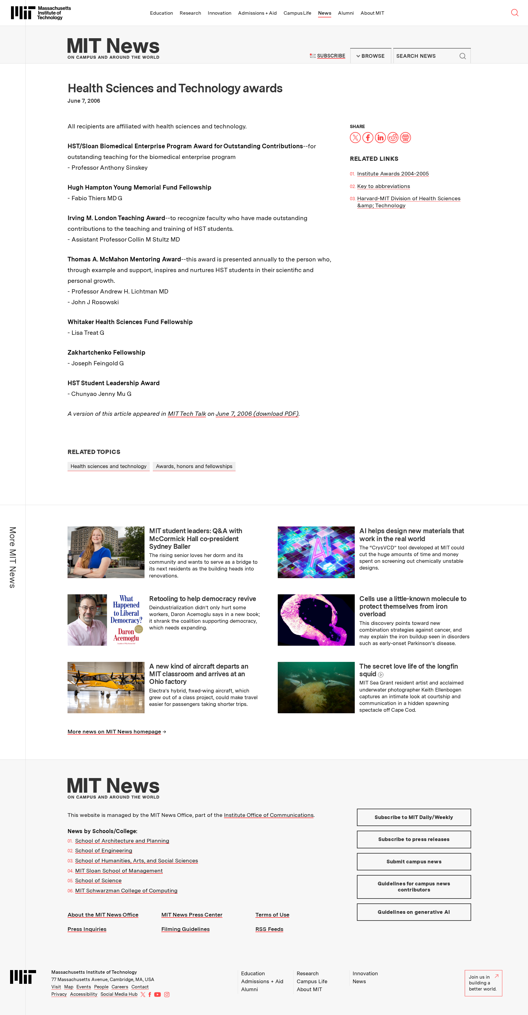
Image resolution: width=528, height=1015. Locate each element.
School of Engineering (103, 850)
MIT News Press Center (191, 914)
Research (190, 13)
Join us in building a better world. (483, 983)
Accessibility (83, 994)
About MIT (372, 13)
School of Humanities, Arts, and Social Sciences (136, 860)
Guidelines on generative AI (414, 912)
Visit (56, 987)
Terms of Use (272, 914)
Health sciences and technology (109, 466)
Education (161, 13)
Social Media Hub (119, 994)
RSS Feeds (269, 929)
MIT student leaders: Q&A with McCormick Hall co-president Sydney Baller (195, 538)
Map (68, 987)
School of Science (98, 880)
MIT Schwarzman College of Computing (126, 890)
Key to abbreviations (383, 186)
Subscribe (331, 56)
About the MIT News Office (103, 914)
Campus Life (297, 13)
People (101, 987)
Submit (463, 56)
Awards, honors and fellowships (194, 466)
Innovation (219, 13)
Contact (140, 987)
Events (83, 987)
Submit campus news (414, 861)
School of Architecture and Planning (122, 840)
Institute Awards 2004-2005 (393, 173)
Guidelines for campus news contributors (414, 886)
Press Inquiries (87, 929)
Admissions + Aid (257, 13)
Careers (120, 987)
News (324, 13)
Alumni (346, 13)
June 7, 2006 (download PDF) (257, 413)
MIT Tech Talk (187, 413)
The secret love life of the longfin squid (408, 670)
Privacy (59, 994)
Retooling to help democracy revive (202, 599)
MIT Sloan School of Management (119, 870)
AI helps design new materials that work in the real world (411, 534)
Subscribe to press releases (414, 839)
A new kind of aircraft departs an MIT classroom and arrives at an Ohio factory (198, 674)
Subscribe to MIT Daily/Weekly (414, 817)
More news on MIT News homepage (114, 731)
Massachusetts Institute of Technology (94, 972)
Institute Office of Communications (269, 815)
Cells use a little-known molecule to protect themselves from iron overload (412, 606)
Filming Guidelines (185, 929)
